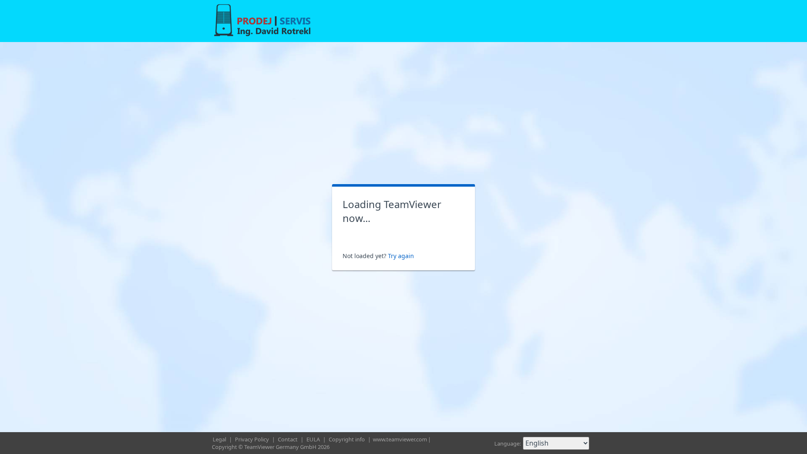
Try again (401, 256)
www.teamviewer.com (400, 439)
